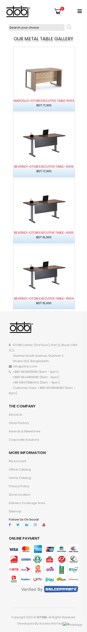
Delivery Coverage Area (27, 503)
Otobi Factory (19, 423)
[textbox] (36, 27)
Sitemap (15, 511)
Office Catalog (20, 469)
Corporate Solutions (24, 439)
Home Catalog (20, 478)
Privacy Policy (19, 486)
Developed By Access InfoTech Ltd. (43, 623)
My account (17, 461)
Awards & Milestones (24, 431)
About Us (15, 414)
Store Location (19, 494)
